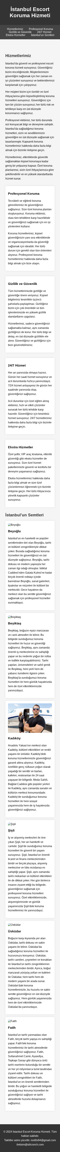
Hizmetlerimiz (15, 29)
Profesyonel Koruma (41, 29)
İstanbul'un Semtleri (42, 35)
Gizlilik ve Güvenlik (20, 32)
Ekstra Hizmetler (15, 35)
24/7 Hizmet (44, 32)
